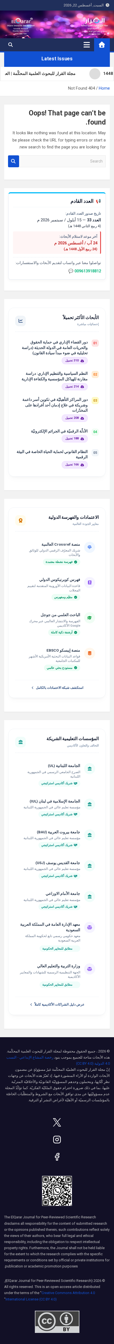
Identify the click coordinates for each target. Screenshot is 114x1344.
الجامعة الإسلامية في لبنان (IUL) (55, 801)
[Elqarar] (57, 1122)
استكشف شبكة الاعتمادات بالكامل (59, 688)
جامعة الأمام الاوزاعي (63, 893)
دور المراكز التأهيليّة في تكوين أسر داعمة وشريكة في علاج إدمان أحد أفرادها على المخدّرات (55, 404)
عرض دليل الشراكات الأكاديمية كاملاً (59, 1004)
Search (13, 161)
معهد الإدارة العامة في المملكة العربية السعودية (50, 927)
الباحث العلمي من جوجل (60, 614)
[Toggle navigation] (86, 44)
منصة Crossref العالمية (61, 544)
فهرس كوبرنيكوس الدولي (59, 579)
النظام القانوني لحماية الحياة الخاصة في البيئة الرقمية (52, 454)
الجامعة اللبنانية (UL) (64, 765)
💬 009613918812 (84, 271)
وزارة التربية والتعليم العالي (58, 966)
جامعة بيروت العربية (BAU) (58, 832)
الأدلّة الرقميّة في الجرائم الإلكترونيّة (59, 431)
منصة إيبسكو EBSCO (63, 650)
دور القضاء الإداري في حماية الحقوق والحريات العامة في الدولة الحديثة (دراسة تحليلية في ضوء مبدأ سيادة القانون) (55, 347)
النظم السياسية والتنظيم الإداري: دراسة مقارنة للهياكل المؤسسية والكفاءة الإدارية (55, 376)
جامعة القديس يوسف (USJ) (57, 862)
